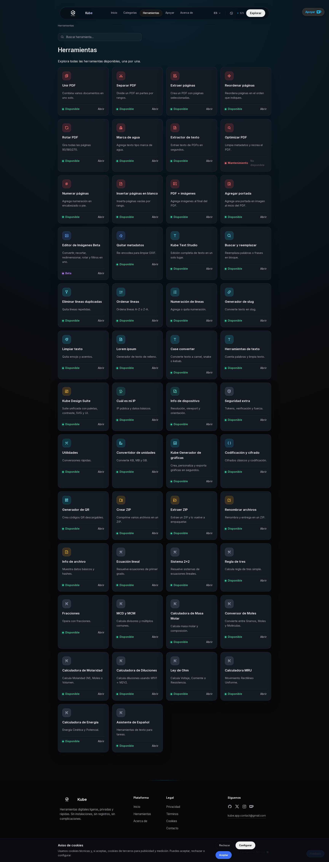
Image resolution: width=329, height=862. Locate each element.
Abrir (101, 108)
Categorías (130, 12)
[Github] (230, 806)
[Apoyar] (251, 806)
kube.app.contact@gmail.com (247, 815)
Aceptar (223, 855)
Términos (172, 814)
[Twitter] (237, 806)
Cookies (171, 821)
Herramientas (151, 12)
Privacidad (173, 807)
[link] (83, 91)
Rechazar (224, 845)
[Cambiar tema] (231, 13)
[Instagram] (244, 806)
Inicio (114, 12)
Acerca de (186, 12)
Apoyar (169, 12)
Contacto (172, 828)
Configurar (245, 845)
